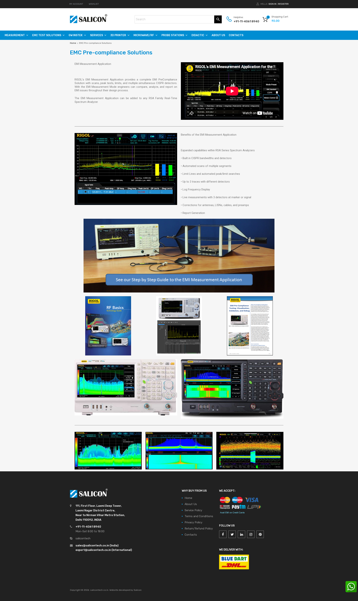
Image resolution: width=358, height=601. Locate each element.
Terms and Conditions (199, 516)
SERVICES (96, 35)
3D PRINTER (118, 35)
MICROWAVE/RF (144, 35)
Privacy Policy (193, 522)
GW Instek (76, 35)
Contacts (236, 35)
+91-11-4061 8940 (243, 21)
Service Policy (193, 510)
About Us (218, 35)
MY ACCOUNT (76, 4)
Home (73, 43)
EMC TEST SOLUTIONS (46, 35)
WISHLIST (94, 4)
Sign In (272, 4)
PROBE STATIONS (172, 35)
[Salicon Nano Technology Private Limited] (88, 22)
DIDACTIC (197, 35)
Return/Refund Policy (199, 528)
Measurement (15, 35)
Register (283, 4)
